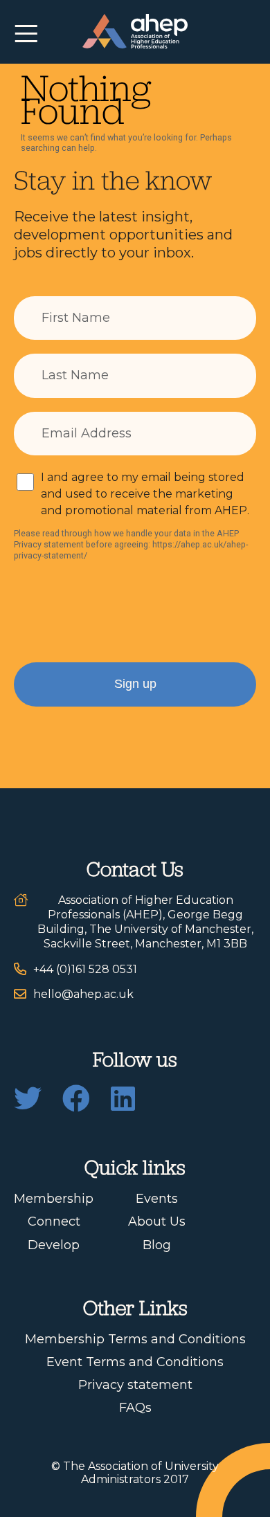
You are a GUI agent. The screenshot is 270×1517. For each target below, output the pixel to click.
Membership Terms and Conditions (135, 1339)
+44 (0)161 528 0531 (85, 969)
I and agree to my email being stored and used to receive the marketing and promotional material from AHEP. (145, 494)
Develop (54, 1245)
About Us (157, 1221)
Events (157, 1198)
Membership (53, 1198)
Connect (54, 1221)
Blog (157, 1245)
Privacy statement (135, 1384)
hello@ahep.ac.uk (83, 994)
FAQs (135, 1407)
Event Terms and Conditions (135, 1362)
